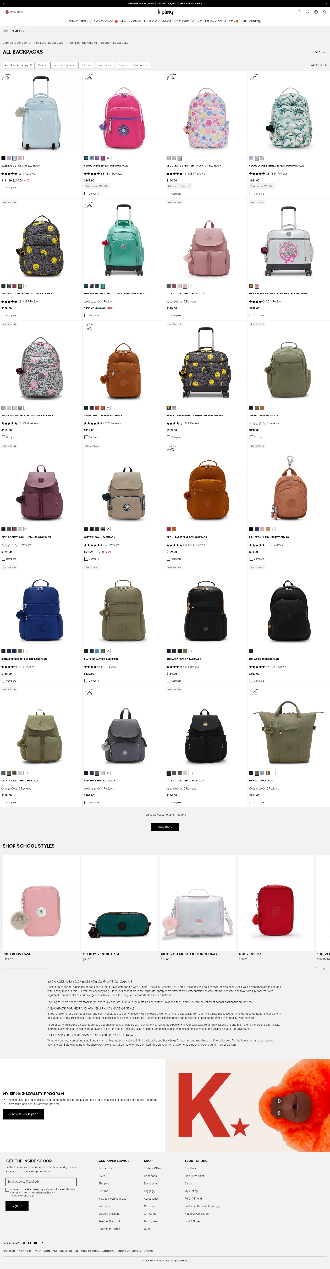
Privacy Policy (193, 647)
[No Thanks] (223, 601)
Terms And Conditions (188, 650)
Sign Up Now (184, 661)
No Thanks (212, 661)
